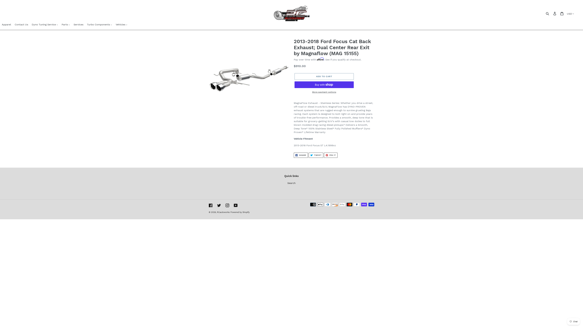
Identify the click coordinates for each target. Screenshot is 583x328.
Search (291, 183)
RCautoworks (223, 212)
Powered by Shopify (240, 212)
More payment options (324, 92)
